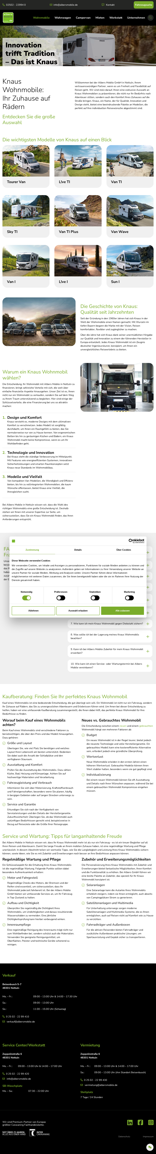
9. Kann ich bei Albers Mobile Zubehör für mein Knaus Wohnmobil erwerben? (107, 651)
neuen (123, 726)
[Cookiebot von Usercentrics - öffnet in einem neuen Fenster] (131, 541)
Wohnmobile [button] (41, 18)
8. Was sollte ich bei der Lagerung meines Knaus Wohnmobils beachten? (105, 636)
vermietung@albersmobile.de (101, 1085)
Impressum (148, 1136)
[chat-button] (150, 1147)
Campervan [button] (83, 18)
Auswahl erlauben (78, 610)
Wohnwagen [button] (63, 18)
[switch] (61, 597)
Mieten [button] (100, 18)
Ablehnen (33, 610)
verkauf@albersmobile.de (21, 1021)
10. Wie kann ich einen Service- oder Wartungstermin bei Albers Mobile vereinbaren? (106, 665)
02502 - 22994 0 (16, 5)
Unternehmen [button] (136, 18)
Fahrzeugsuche (143, 5)
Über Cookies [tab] (123, 549)
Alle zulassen (122, 610)
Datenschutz (124, 1136)
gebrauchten (146, 726)
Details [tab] (78, 549)
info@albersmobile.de (65, 5)
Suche (151, 20)
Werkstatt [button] (115, 18)
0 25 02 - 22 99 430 (95, 1080)
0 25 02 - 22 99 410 (17, 1016)
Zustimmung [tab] (32, 549)
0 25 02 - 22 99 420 (17, 1073)
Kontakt (110, 5)
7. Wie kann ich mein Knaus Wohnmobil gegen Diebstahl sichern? (107, 623)
